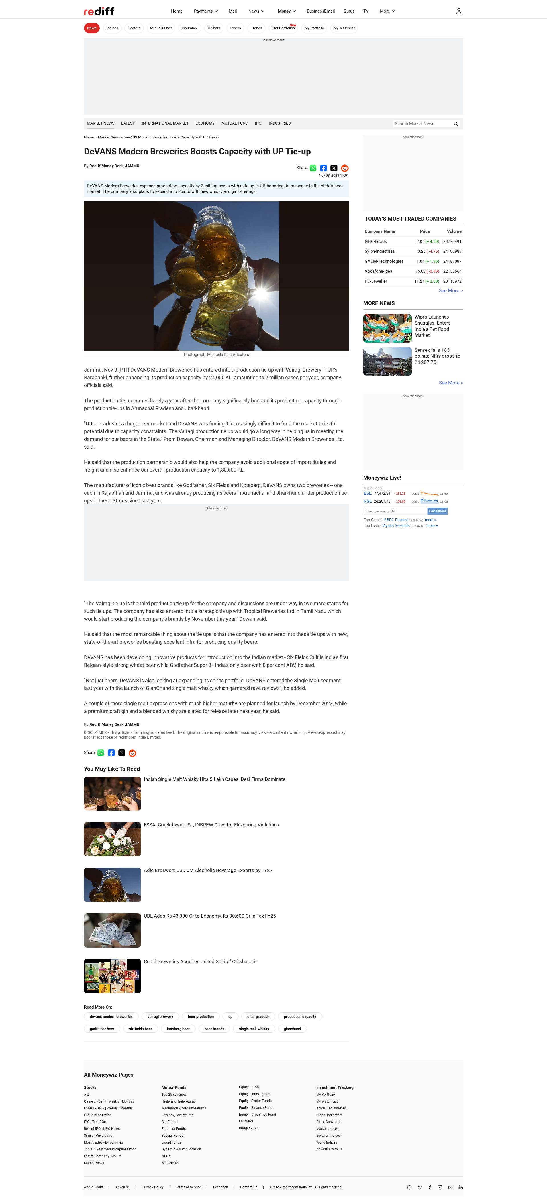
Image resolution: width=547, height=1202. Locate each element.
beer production (201, 1016)
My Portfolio (314, 28)
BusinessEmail (321, 11)
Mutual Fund (234, 123)
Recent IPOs (93, 1129)
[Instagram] (440, 1188)
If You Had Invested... (332, 1108)
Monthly (128, 1101)
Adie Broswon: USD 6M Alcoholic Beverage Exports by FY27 (208, 870)
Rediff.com (290, 1187)
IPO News (112, 1129)
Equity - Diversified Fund (257, 1115)
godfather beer (102, 1029)
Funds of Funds (174, 1129)
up (230, 1016)
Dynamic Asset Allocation (181, 1149)
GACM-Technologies (384, 261)
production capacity (300, 1016)
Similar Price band (98, 1136)
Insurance (190, 28)
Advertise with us (329, 1149)
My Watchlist (344, 28)
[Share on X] (419, 1188)
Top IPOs (99, 1122)
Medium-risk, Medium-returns (184, 1108)
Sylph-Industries (380, 251)
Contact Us (248, 1187)
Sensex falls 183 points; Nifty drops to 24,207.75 (437, 356)
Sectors (134, 28)
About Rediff (93, 1187)
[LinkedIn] (460, 1188)
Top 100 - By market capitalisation (110, 1149)
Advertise (122, 1187)
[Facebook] (430, 1188)
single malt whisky (254, 1029)
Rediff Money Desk (106, 166)
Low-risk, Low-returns (177, 1115)
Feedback (220, 1187)
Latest (128, 123)
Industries (280, 123)
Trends (256, 28)
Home (177, 11)
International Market (165, 123)
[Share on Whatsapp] (313, 167)
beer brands (214, 1029)
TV (366, 11)
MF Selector (170, 1163)
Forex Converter (328, 1122)
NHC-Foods (376, 241)
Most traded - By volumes (103, 1142)
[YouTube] (450, 1188)
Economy (205, 123)
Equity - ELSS (249, 1087)
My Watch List (327, 1101)
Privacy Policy (153, 1187)
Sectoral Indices (328, 1136)
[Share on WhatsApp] (409, 1188)
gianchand (292, 1029)
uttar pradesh (258, 1016)
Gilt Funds (169, 1122)
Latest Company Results (102, 1156)
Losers (235, 28)
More (385, 11)
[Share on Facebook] (323, 167)
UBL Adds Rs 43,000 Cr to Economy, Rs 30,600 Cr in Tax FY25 (210, 916)
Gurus (349, 11)
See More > (451, 290)
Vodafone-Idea (378, 271)
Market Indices (327, 1129)
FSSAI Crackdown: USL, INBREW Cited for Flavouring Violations (211, 825)
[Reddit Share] (343, 167)
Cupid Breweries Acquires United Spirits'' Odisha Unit (200, 961)
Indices (112, 28)
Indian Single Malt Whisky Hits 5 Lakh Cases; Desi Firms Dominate (214, 779)
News (253, 11)
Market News (100, 123)
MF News (246, 1121)
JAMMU (132, 166)
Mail (233, 11)
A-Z (86, 1095)
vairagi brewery (160, 1016)
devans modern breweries (111, 1016)
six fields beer (140, 1029)
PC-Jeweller (376, 281)
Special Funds (172, 1136)
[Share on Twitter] (334, 167)
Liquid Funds (171, 1142)
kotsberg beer (178, 1029)
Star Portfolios (283, 28)
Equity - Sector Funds (255, 1101)
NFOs (166, 1156)
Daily (102, 1101)
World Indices (326, 1142)
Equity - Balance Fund (255, 1108)
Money (284, 11)
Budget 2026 (249, 1128)
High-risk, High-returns (179, 1101)
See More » (451, 383)
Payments (203, 11)
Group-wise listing (97, 1115)
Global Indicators (329, 1115)
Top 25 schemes (174, 1095)
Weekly (114, 1101)
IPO (258, 123)
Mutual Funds (161, 28)
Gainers (214, 28)
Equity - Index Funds (254, 1094)
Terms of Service (188, 1187)
